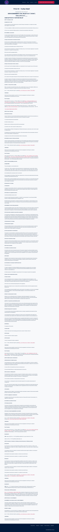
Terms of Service (46, 525)
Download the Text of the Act (21, 11)
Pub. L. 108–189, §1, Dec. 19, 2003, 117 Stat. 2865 (26, 474)
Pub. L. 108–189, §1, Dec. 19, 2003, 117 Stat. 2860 (26, 90)
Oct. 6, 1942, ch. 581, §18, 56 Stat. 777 (12, 106)
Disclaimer (52, 525)
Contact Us (32, 2)
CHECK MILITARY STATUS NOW (46, 2)
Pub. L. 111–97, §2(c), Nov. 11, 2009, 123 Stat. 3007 (12, 492)
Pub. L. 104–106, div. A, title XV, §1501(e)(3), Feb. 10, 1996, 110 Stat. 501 (20, 156)
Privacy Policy (33, 525)
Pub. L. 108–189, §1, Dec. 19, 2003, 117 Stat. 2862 (26, 342)
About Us (35, 2)
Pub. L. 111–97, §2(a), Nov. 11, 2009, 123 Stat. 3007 (15, 475)
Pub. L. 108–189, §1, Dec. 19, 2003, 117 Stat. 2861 (26, 145)
